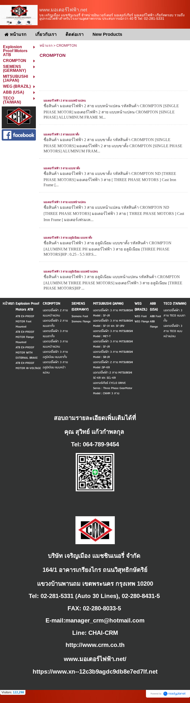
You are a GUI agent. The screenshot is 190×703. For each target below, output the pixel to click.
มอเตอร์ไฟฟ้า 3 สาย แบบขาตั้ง (62, 168)
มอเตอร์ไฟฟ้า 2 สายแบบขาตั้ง (61, 134)
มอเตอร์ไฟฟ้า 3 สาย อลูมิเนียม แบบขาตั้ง (68, 237)
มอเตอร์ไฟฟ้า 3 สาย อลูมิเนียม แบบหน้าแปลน (71, 271)
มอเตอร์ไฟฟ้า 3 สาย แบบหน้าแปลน (65, 202)
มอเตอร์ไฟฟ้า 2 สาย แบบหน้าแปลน (65, 100)
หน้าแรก (46, 45)
